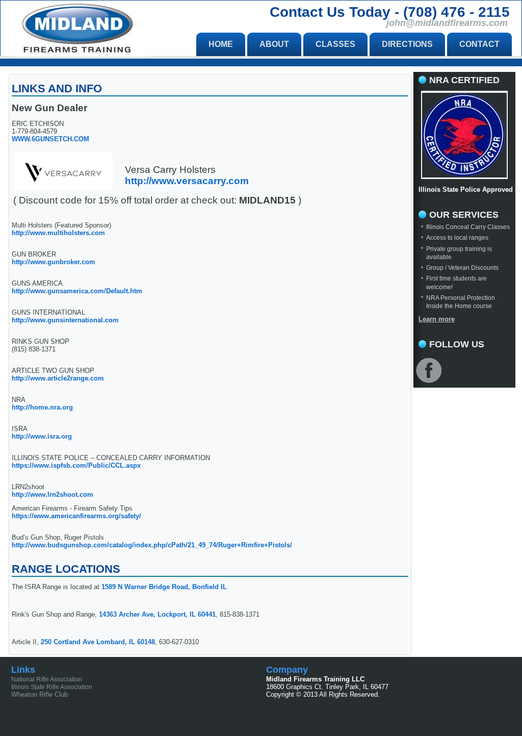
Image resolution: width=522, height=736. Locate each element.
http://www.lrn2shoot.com (52, 494)
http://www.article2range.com (58, 378)
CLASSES (335, 44)
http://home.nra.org (42, 407)
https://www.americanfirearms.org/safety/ (76, 516)
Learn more (437, 319)
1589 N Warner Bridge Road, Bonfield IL (164, 587)
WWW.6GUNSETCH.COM (50, 139)
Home (220, 44)
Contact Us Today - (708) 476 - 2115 (390, 12)
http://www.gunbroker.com (53, 262)
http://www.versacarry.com (187, 180)
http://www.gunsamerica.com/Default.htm (77, 291)
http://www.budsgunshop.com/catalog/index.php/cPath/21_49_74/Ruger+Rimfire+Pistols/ (152, 545)
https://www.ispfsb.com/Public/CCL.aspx (76, 465)
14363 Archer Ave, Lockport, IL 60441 (157, 614)
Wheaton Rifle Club (39, 694)
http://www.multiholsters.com (58, 233)
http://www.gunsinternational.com (65, 320)
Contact (479, 44)
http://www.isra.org (42, 436)
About (274, 44)
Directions (407, 44)
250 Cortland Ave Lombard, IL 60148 (97, 642)
